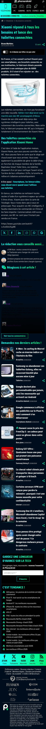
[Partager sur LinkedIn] (19, 232)
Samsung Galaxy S (22, 463)
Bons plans (20, 442)
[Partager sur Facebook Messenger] (27, 232)
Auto (28, 10)
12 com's (38, 44)
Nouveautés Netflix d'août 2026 (18, 619)
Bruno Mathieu (7, 43)
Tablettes (19, 380)
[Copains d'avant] (33, 694)
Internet (19, 504)
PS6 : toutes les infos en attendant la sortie (23, 615)
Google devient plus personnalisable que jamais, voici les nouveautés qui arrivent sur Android (30, 392)
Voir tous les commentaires (15, 335)
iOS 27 (8, 612)
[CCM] (33, 684)
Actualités (19, 359)
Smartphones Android (23, 421)
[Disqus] (23, 302)
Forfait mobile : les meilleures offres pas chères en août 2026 (22, 641)
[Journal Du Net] (12, 689)
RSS (41, 662)
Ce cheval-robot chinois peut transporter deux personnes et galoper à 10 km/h (30, 472)
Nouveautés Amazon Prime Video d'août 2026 (24, 625)
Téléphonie (6, 10)
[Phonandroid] (5, 707)
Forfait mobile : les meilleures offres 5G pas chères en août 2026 (23, 635)
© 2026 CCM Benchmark (31, 674)
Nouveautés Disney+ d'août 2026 (19, 622)
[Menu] (2, 1)
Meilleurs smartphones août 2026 (19, 646)
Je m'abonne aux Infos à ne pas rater (22, 52)
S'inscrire (23, 579)
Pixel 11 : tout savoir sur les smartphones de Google (23, 598)
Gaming (21, 10)
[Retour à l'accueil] (23, 1)
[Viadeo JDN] (12, 699)
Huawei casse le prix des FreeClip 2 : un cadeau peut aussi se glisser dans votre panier (29, 433)
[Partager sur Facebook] (12, 232)
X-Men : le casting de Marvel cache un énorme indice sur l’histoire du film (30, 352)
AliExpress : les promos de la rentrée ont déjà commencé (23, 593)
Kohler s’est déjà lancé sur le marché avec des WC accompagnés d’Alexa (22, 114)
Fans (4, 662)
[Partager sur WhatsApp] (34, 232)
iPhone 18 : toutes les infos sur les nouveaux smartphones (23, 607)
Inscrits (32, 662)
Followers (14, 662)
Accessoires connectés (23, 20)
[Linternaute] (33, 689)
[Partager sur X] (4, 232)
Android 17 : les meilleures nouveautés (21, 603)
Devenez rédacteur (27, 669)
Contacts (38, 669)
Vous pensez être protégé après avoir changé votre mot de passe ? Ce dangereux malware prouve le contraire (29, 538)
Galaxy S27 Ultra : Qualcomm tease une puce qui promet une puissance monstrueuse (29, 454)
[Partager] (43, 44)
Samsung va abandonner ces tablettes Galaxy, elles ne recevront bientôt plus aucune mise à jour (30, 371)
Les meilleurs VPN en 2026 (16, 649)
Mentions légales (18, 671)
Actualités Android (22, 401)
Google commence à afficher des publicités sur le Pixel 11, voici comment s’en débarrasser (30, 412)
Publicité (8, 671)
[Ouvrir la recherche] (43, 1)
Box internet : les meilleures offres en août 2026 (22, 630)
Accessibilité (17, 674)
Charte (9, 674)
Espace (36, 10)
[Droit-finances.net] (12, 694)
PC (14, 10)
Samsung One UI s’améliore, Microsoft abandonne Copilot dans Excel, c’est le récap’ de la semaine (30, 516)
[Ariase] (33, 699)
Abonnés (23, 662)
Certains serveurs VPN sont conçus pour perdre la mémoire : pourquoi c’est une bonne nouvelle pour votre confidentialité (30, 494)
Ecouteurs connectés (29, 16)
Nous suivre (42, 232)
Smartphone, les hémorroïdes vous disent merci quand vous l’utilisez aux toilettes (20, 185)
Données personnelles (33, 671)
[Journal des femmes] (12, 684)
